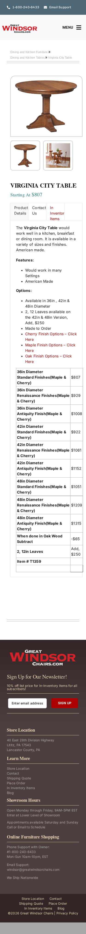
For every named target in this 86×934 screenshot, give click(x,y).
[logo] (20, 26)
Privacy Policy (67, 913)
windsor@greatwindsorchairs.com (33, 869)
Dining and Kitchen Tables (27, 57)
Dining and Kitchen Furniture (29, 52)
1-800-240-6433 (22, 852)
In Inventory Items (57, 212)
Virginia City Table (60, 57)
